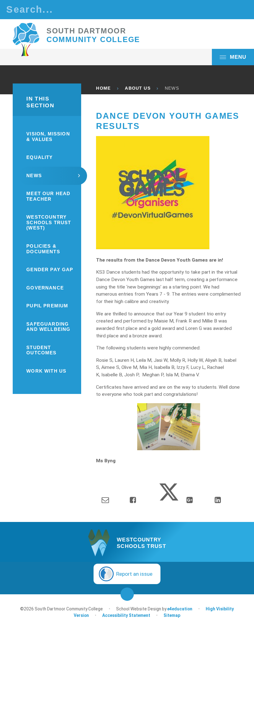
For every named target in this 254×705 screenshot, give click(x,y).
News (172, 88)
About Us (137, 88)
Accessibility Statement (126, 615)
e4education (179, 608)
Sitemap (172, 615)
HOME (103, 88)
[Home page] (26, 39)
